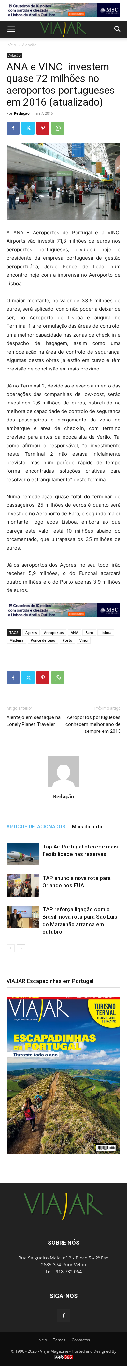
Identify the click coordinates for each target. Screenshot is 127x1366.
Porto (67, 640)
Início (11, 45)
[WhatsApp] (57, 128)
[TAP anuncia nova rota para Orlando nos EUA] (23, 885)
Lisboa (105, 632)
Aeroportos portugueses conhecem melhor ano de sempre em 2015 (92, 724)
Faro (89, 632)
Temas (59, 1339)
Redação (22, 113)
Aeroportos (54, 632)
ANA (74, 632)
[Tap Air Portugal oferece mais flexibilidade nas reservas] (23, 854)
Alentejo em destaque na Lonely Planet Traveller (34, 721)
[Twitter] (28, 128)
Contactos (81, 1339)
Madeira (16, 640)
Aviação (29, 45)
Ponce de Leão (43, 640)
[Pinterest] (42, 128)
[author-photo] (63, 787)
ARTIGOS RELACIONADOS (36, 827)
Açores (31, 632)
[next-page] (21, 948)
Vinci (83, 640)
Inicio (42, 1339)
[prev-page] (11, 948)
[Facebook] (13, 128)
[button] (11, 29)
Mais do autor (88, 827)
